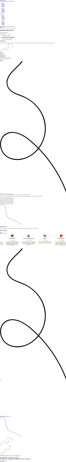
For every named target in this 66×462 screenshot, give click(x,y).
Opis (1, 59)
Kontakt (3, 6)
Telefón (1, 54)
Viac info (11, 39)
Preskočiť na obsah (2, 0)
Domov (3, 2)
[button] (65, 242)
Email (1, 53)
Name (1, 52)
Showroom (3, 11)
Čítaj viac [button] (8, 246)
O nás (2, 3)
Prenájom (3, 10)
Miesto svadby (2, 55)
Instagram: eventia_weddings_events (5, 416)
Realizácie (3, 4)
